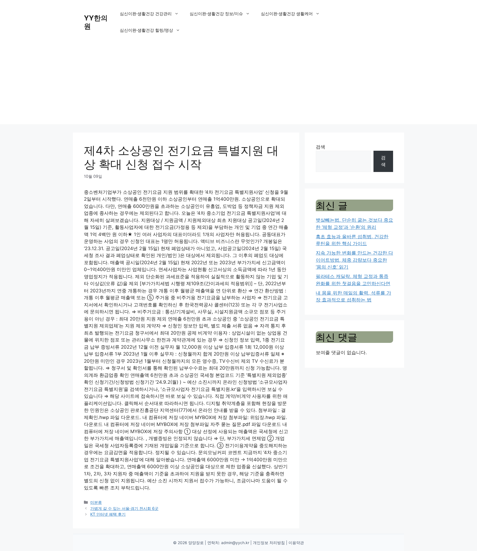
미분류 (96, 502)
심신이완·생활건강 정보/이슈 (216, 13)
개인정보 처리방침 (269, 542)
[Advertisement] (238, 85)
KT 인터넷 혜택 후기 (108, 514)
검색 (320, 147)
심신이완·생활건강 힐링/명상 (146, 30)
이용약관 (296, 542)
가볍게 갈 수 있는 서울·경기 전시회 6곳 (124, 508)
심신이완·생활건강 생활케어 (287, 13)
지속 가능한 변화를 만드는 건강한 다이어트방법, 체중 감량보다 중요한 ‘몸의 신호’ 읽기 (354, 260)
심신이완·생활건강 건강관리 (146, 13)
